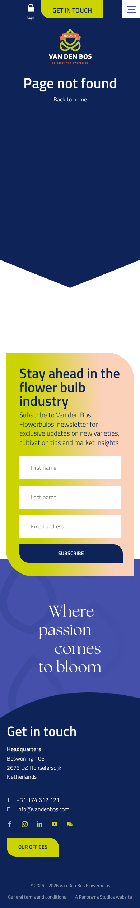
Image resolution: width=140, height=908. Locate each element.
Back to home (70, 99)
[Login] (30, 8)
